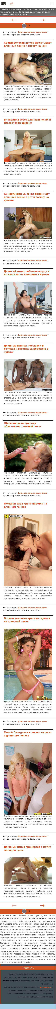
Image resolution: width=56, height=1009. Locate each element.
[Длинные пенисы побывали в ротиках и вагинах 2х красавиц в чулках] (28, 375)
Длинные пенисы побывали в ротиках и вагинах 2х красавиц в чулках (26, 349)
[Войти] (12, 4)
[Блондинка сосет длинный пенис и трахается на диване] (28, 146)
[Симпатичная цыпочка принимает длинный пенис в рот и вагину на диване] (28, 223)
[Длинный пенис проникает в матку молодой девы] (28, 870)
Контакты (28, 968)
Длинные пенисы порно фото (32, 32)
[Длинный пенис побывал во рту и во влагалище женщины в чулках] (28, 298)
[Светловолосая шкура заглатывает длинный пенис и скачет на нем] (28, 69)
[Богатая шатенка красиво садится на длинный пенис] (28, 664)
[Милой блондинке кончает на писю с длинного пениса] (28, 779)
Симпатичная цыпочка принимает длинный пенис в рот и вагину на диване (27, 197)
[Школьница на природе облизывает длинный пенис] (28, 453)
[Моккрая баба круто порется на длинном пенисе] (28, 550)
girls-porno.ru (45, 987)
